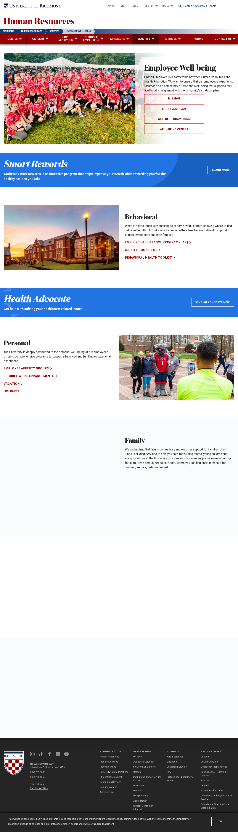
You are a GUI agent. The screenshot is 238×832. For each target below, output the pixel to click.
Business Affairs (108, 787)
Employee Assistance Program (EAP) (156, 242)
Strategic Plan (174, 108)
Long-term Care (138, 475)
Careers (137, 772)
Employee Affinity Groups (26, 368)
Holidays (11, 391)
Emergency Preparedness (214, 766)
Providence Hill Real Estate (28, 604)
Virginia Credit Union (22, 596)
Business (172, 761)
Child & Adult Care (141, 505)
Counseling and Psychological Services (216, 797)
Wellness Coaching (142, 696)
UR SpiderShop (140, 795)
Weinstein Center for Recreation (153, 703)
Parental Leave (138, 513)
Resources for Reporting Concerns (213, 774)
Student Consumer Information (143, 808)
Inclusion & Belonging (144, 766)
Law (169, 772)
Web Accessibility (39, 788)
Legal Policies (37, 784)
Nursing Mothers (140, 482)
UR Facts (138, 756)
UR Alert (205, 756)
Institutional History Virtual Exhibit (147, 779)
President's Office (109, 761)
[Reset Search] (231, 6)
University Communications (114, 772)
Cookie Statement (103, 823)
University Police (209, 761)
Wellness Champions (174, 119)
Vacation (12, 383)
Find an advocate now (213, 302)
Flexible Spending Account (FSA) (32, 581)
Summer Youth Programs (147, 490)
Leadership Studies (177, 766)
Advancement (107, 792)
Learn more (221, 169)
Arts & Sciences (175, 756)
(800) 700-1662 (37, 777)
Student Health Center (212, 790)
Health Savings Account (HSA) (30, 589)
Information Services (110, 782)
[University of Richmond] (32, 5)
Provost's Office (108, 766)
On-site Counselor (141, 250)
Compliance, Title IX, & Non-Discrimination (215, 806)
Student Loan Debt (20, 612)
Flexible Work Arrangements (29, 376)
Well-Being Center (174, 129)
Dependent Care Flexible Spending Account (163, 497)
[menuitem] (111, 6)
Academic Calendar (143, 761)
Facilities (205, 780)
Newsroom (138, 785)
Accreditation (140, 801)
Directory (138, 790)
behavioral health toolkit (148, 257)
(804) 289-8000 (37, 772)
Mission (174, 98)
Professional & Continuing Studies (180, 779)
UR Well (205, 785)
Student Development (111, 777)
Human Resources (39, 20)
